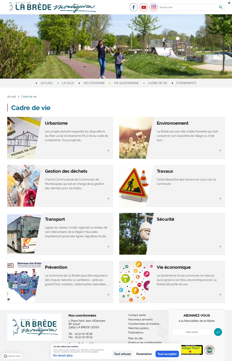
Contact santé (137, 315)
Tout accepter (167, 354)
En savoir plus (63, 355)
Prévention (56, 267)
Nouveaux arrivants (140, 319)
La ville (68, 83)
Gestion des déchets (66, 171)
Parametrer (144, 354)
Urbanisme (56, 123)
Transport (55, 219)
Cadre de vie (157, 83)
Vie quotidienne (126, 83)
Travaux (165, 171)
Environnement (172, 123)
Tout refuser (122, 354)
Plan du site (135, 338)
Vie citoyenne (94, 83)
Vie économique (174, 267)
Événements (186, 83)
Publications (135, 332)
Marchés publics (138, 328)
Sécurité (165, 219)
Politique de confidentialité (145, 342)
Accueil (47, 83)
